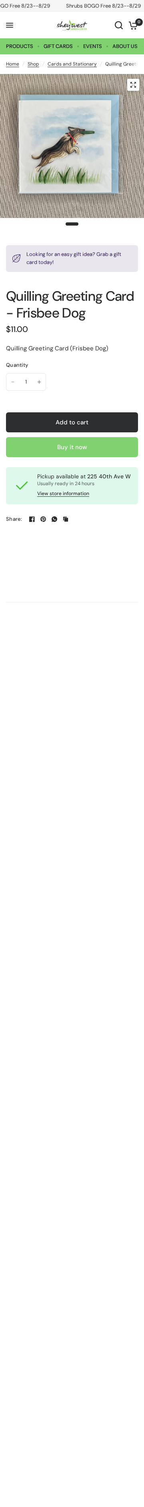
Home (12, 64)
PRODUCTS (19, 46)
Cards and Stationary (72, 64)
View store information (63, 493)
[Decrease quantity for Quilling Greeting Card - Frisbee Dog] (12, 382)
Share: (14, 519)
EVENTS (92, 46)
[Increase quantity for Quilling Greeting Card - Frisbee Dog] (39, 382)
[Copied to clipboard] (65, 519)
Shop (33, 64)
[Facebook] (32, 519)
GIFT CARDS (58, 46)
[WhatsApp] (54, 519)
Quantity (17, 365)
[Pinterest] (43, 519)
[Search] (119, 25)
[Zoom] (133, 85)
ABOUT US (125, 46)
